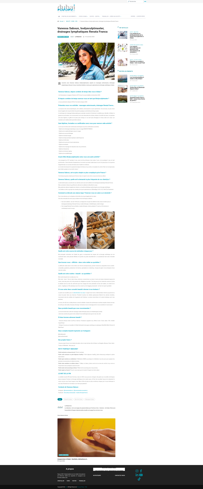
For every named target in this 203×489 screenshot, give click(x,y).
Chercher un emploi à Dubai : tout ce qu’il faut (137, 62)
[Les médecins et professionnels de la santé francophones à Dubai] (123, 35)
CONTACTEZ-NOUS (120, 475)
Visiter (74, 480)
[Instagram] (137, 471)
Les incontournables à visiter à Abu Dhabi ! (137, 78)
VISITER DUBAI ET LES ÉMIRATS (137, 75)
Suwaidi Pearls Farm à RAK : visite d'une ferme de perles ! (137, 99)
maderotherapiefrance (82, 392)
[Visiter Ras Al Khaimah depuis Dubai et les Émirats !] (123, 89)
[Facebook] (141, 471)
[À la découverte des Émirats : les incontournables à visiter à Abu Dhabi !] (123, 78)
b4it (66, 487)
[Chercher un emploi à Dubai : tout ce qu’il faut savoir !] (123, 62)
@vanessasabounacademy (80, 390)
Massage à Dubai (89, 399)
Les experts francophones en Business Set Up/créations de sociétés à (135, 49)
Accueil (61, 21)
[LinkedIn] (137, 475)
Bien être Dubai (78, 399)
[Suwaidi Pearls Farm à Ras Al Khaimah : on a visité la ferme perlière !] (123, 99)
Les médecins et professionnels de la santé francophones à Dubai (137, 36)
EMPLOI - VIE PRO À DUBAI (135, 59)
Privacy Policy (80, 487)
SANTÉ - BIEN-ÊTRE (63, 454)
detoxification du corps (79, 292)
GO (145, 1)
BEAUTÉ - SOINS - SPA (71, 21)
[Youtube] (141, 475)
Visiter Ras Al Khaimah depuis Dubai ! (137, 88)
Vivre (68, 480)
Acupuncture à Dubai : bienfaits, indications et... (72, 459)
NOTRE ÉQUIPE (97, 475)
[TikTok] (139, 479)
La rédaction (78, 36)
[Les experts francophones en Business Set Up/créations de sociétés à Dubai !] (123, 48)
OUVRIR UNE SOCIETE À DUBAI (136, 44)
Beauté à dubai (68, 399)
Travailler (82, 480)
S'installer (60, 480)
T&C (86, 487)
